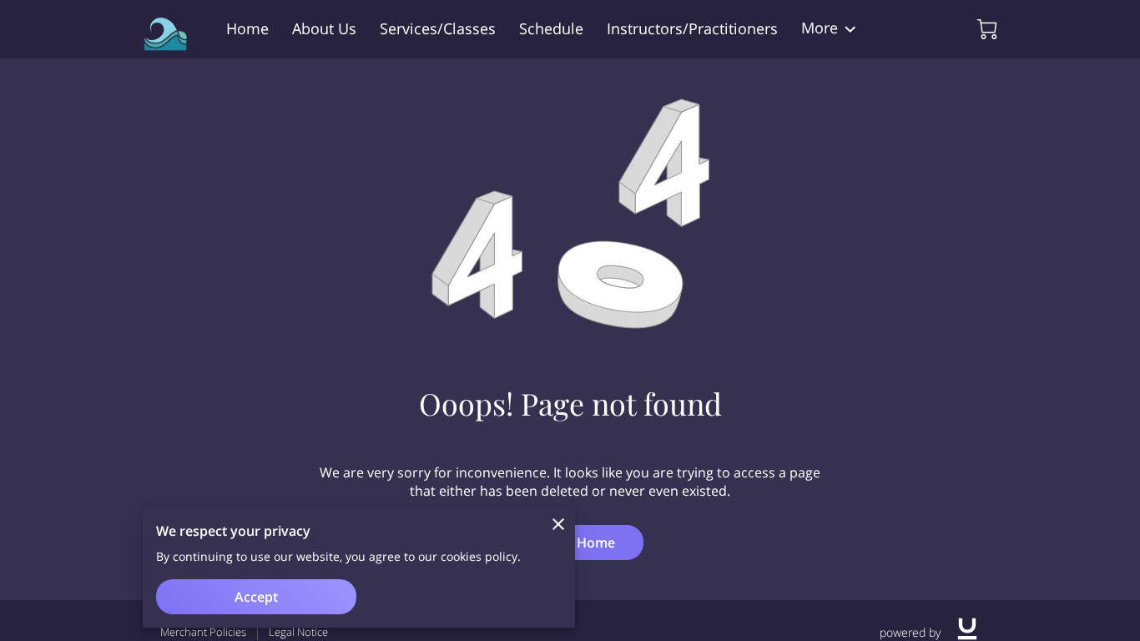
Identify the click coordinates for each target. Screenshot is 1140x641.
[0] (987, 29)
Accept (256, 597)
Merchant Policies (203, 631)
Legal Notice (298, 631)
